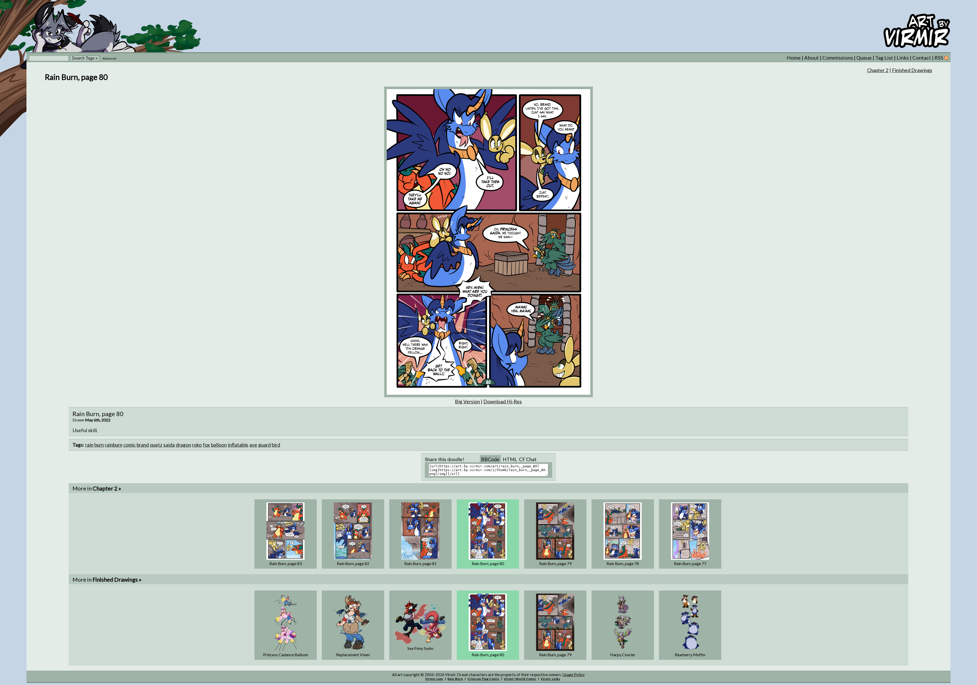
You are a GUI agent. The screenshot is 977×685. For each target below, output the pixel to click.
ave (253, 445)
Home (794, 57)
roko (197, 445)
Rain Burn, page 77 (690, 563)
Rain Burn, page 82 (353, 563)
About (811, 57)
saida (169, 445)
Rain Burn (455, 679)
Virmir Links (550, 679)
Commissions (837, 57)
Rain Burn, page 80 (488, 563)
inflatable (238, 445)
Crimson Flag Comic (483, 679)
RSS (939, 57)
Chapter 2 (877, 70)
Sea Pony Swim (420, 648)
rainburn (113, 445)
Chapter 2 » (107, 488)
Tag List (884, 57)
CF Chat (528, 459)
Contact (921, 57)
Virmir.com (434, 679)
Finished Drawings (912, 70)
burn (99, 445)
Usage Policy (574, 674)
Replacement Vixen (353, 654)
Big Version (467, 401)
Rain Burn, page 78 (623, 563)
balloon (219, 445)
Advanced (109, 58)
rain (89, 445)
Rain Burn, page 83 (285, 563)
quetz (156, 445)
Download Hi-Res (502, 401)
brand (143, 445)
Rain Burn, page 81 (420, 563)
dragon (183, 445)
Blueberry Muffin (690, 654)
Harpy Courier (622, 654)
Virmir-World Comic (520, 679)
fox (206, 445)
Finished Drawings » (117, 579)
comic (129, 445)
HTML (510, 459)
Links (903, 57)
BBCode (490, 459)
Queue (864, 57)
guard (264, 445)
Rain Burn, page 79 (555, 563)
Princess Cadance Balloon (285, 654)
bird (276, 445)
